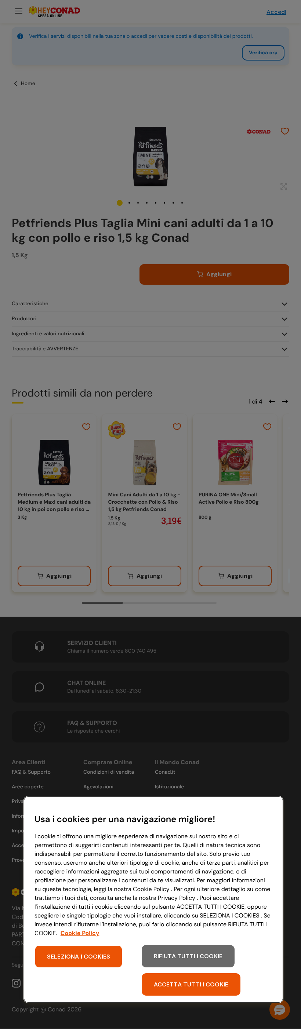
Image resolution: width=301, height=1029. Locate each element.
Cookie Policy (80, 933)
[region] (153, 899)
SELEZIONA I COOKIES (78, 956)
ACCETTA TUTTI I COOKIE (191, 984)
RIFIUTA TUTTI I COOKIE (188, 956)
